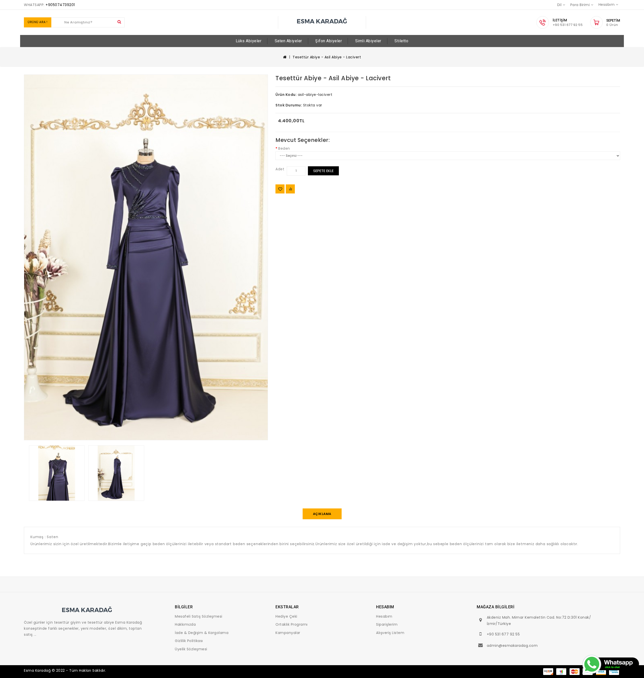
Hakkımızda (185, 624)
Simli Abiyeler (368, 40)
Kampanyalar (287, 632)
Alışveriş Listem (390, 632)
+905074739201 (60, 4)
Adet (279, 169)
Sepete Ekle (323, 170)
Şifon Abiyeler (328, 40)
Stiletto (401, 40)
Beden (284, 148)
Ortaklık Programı (291, 624)
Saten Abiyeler (288, 40)
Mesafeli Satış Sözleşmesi (198, 616)
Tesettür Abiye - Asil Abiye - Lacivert (327, 57)
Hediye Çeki (286, 616)
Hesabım (384, 616)
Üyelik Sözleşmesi (191, 649)
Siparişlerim (386, 624)
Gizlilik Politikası (189, 640)
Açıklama (322, 513)
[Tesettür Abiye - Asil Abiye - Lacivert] (146, 257)
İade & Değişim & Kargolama (201, 632)
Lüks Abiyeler (249, 40)
